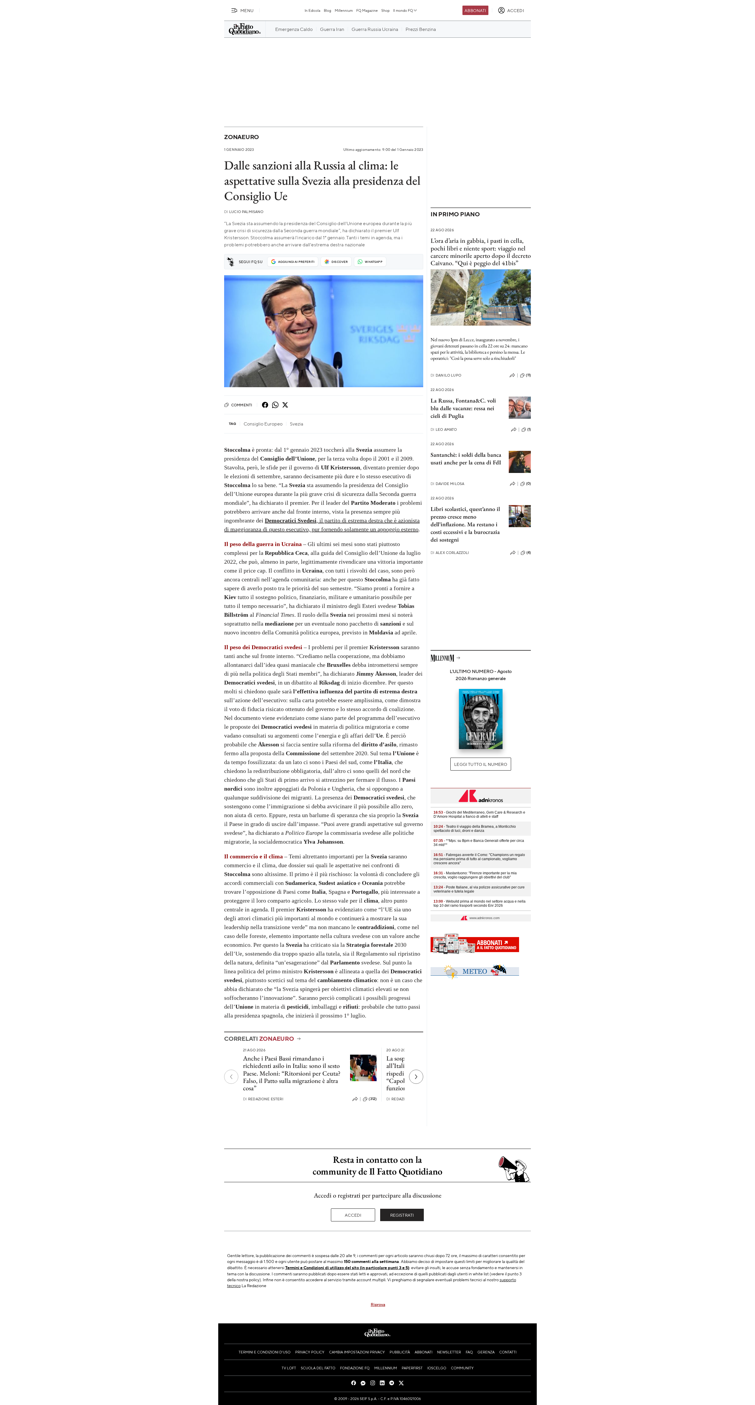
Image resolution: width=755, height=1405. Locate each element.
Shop (385, 10)
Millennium (344, 10)
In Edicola (312, 10)
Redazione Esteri (263, 1099)
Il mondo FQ (403, 10)
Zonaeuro (241, 137)
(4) (528, 552)
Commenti (241, 405)
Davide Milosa (447, 483)
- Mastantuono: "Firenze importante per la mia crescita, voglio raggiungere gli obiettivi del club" (475, 875)
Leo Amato (444, 429)
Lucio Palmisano (244, 212)
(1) (529, 429)
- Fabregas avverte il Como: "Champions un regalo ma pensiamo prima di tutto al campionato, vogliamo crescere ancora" (479, 859)
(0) (528, 483)
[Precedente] (231, 1077)
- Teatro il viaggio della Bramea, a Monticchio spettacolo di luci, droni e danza (475, 828)
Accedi (353, 1215)
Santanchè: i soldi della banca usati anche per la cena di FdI (466, 458)
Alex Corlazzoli (450, 552)
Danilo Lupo (446, 375)
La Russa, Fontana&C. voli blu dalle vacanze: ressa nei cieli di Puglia (463, 408)
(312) (373, 1099)
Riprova (378, 1304)
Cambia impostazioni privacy (357, 1352)
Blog (327, 10)
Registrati (402, 1215)
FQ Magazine (367, 10)
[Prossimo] (416, 1077)
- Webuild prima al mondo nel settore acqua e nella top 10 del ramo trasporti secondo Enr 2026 (480, 903)
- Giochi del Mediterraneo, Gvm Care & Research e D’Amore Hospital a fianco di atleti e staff (479, 814)
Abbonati (475, 10)
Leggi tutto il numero (480, 764)
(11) (528, 375)
